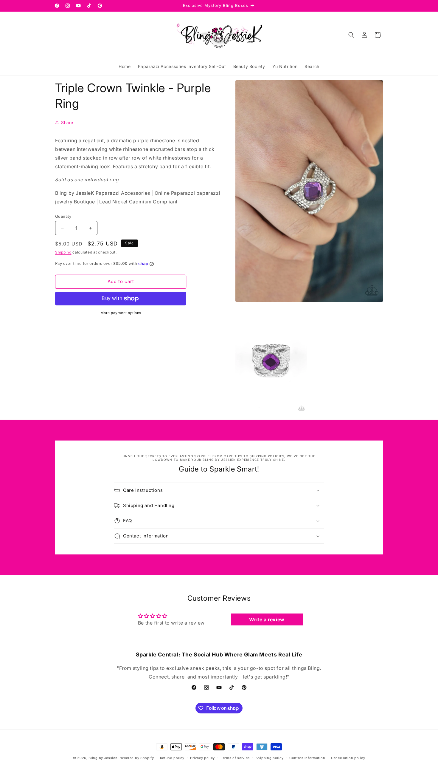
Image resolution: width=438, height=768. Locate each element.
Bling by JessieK (102, 758)
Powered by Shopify (136, 758)
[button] (351, 34)
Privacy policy (202, 758)
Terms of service (235, 758)
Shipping (63, 252)
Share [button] (67, 122)
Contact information (307, 758)
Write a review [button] (266, 619)
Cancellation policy (348, 758)
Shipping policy (270, 758)
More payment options (120, 312)
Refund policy (172, 758)
